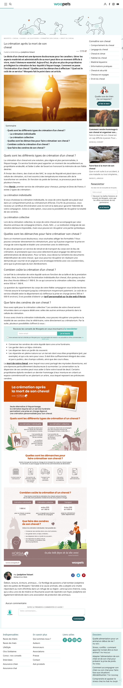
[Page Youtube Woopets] (118, 4)
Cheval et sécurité (99, 70)
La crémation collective (22, 137)
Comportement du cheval (102, 45)
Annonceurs (38, 647)
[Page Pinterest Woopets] (70, 640)
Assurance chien (10, 664)
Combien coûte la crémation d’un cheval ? (28, 144)
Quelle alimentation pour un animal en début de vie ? (105, 641)
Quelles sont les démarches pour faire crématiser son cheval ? (38, 140)
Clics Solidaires (9, 651)
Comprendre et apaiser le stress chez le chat (105, 680)
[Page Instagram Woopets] (113, 4)
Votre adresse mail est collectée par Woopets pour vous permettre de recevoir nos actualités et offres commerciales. (46, 338)
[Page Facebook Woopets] (109, 4)
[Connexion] (105, 4)
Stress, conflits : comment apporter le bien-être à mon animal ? (105, 650)
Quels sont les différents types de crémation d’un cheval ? (36, 130)
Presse (36, 655)
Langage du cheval (99, 49)
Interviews (7, 660)
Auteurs (36, 643)
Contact (36, 660)
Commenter (78, 619)
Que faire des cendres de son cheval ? (26, 147)
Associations (38, 651)
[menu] (6, 4)
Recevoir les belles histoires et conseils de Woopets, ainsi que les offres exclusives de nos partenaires (104, 199)
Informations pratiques (101, 66)
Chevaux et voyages (100, 74)
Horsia (12, 186)
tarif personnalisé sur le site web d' (65, 296)
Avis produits (39, 664)
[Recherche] (10, 4)
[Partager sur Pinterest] (84, 575)
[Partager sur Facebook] (73, 575)
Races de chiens (10, 639)
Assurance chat (10, 668)
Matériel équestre (99, 62)
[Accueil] (62, 4)
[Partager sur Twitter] (78, 575)
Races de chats (9, 643)
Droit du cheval (98, 79)
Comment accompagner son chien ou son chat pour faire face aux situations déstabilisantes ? (106, 671)
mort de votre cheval (17, 363)
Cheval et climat (98, 53)
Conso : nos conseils (12, 655)
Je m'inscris (65, 333)
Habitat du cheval (99, 58)
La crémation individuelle (23, 133)
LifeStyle (7, 647)
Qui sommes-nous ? (42, 639)
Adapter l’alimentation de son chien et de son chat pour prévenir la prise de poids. (106, 660)
